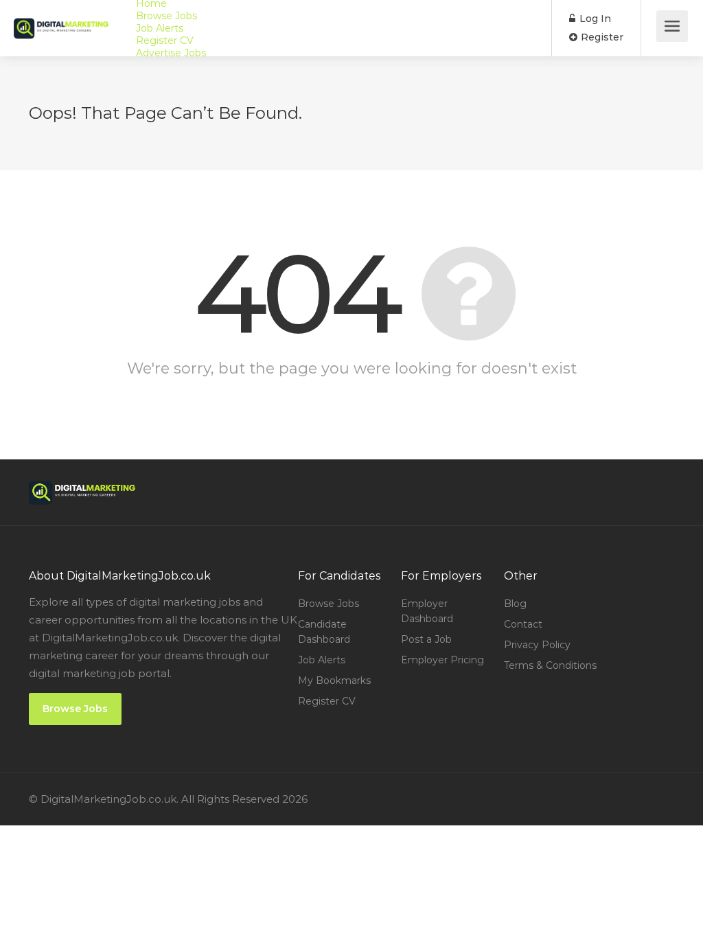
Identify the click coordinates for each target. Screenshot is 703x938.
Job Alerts (159, 28)
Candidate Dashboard (324, 631)
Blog (515, 603)
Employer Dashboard (427, 611)
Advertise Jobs (171, 53)
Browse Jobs (166, 16)
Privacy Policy (537, 645)
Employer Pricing (442, 660)
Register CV (165, 40)
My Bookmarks (334, 680)
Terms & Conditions (550, 665)
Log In (594, 18)
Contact (523, 624)
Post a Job (426, 639)
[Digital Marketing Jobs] (61, 18)
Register (600, 37)
